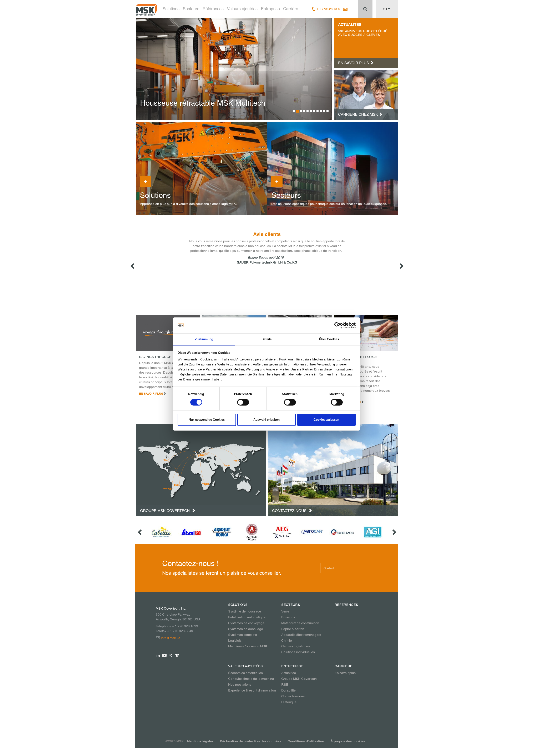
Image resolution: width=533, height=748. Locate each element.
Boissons (288, 617)
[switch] (243, 402)
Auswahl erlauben (266, 419)
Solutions (171, 8)
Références (213, 8)
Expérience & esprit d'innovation (252, 690)
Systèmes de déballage (245, 629)
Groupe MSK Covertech (165, 510)
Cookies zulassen (326, 419)
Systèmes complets (242, 635)
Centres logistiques (295, 646)
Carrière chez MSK (358, 114)
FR (385, 8)
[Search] (365, 8)
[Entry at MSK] (366, 94)
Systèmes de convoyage (246, 623)
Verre (285, 611)
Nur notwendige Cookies (207, 419)
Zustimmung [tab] (204, 339)
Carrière (290, 8)
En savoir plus (151, 393)
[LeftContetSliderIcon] (133, 266)
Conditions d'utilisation (306, 741)
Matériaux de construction (300, 623)
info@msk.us (170, 638)
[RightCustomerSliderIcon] (394, 532)
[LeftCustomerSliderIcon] (140, 532)
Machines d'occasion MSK (247, 646)
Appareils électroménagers (301, 635)
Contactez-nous (290, 510)
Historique (288, 702)
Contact (329, 568)
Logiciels (235, 641)
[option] (234, 69)
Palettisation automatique (246, 617)
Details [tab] (267, 339)
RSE (284, 685)
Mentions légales (200, 741)
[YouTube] (164, 655)
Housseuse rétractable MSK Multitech (202, 103)
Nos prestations (239, 685)
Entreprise (270, 8)
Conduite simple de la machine (251, 679)
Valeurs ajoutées (242, 8)
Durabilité (288, 690)
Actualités (288, 673)
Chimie (286, 641)
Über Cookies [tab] (329, 339)
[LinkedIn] (158, 655)
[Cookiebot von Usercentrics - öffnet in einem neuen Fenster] (337, 325)
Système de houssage (244, 611)
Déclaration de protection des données (250, 741)
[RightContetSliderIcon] (401, 266)
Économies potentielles (245, 673)
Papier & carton (292, 629)
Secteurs (191, 8)
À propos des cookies (347, 741)
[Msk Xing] (170, 655)
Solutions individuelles (298, 652)
